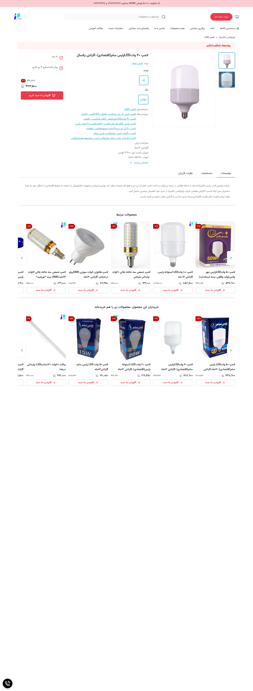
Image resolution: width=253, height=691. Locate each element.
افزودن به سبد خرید (40, 95)
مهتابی (143, 99)
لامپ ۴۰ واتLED (126, 119)
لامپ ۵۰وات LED (104, 114)
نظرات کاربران (185, 173)
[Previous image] (157, 90)
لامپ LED (209, 37)
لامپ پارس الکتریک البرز (123, 124)
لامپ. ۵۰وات (90, 119)
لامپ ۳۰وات (103, 124)
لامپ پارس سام (102, 133)
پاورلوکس (76, 138)
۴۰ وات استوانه (108, 129)
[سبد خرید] (237, 17)
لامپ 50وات (93, 129)
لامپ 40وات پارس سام (123, 133)
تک (143, 80)
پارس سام (137, 63)
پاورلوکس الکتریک (227, 37)
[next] (22, 258)
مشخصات (206, 173)
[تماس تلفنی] (7, 683)
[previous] (231, 258)
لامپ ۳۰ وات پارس (85, 124)
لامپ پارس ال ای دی (125, 114)
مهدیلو (84, 138)
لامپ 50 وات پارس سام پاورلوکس (117, 138)
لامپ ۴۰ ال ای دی (126, 129)
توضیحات (226, 173)
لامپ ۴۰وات (87, 114)
